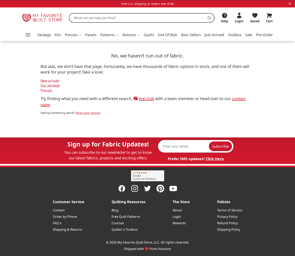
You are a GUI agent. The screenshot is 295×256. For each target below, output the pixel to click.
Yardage (44, 34)
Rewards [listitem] (179, 223)
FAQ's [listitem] (57, 223)
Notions (129, 34)
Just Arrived (214, 34)
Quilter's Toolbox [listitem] (125, 229)
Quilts (149, 34)
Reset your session (88, 113)
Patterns (107, 34)
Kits (58, 34)
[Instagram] (135, 188)
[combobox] (142, 18)
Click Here (215, 158)
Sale (248, 34)
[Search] (209, 18)
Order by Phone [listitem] (65, 216)
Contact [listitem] (59, 210)
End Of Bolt (167, 34)
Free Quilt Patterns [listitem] (126, 216)
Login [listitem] (177, 216)
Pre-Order (264, 34)
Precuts (71, 34)
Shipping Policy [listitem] (228, 229)
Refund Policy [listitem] (227, 223)
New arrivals (50, 80)
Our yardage (50, 85)
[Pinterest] (160, 188)
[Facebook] (122, 188)
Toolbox (235, 34)
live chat (146, 98)
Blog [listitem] (115, 210)
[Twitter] (147, 188)
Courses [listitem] (118, 223)
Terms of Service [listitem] (229, 210)
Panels (91, 34)
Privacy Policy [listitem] (227, 216)
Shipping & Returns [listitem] (67, 229)
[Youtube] (173, 188)
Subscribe (220, 146)
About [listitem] (177, 210)
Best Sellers (191, 34)
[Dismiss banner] (290, 4)
